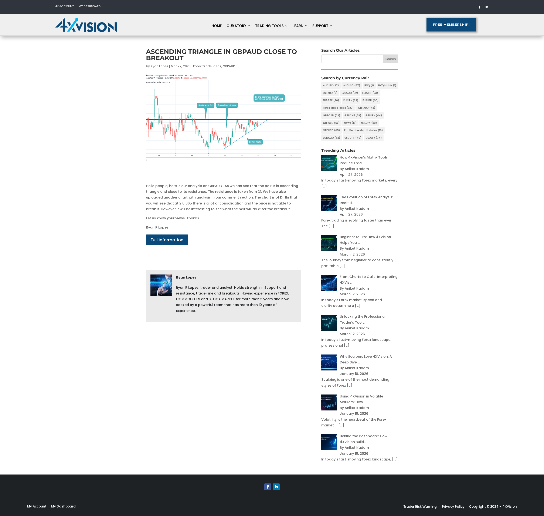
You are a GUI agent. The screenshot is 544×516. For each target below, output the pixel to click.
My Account (64, 6)
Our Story (236, 26)
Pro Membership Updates (363, 130)
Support (320, 26)
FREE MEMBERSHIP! (451, 25)
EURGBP (331, 100)
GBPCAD (331, 115)
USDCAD (331, 138)
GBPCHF (352, 115)
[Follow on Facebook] (479, 7)
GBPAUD (229, 66)
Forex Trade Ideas (207, 66)
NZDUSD (331, 130)
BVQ (369, 85)
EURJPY (350, 100)
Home (217, 26)
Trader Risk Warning (420, 506)
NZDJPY (369, 123)
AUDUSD (351, 85)
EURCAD (350, 93)
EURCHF (370, 93)
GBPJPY (374, 115)
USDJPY (374, 138)
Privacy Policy (453, 506)
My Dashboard (90, 6)
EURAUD (330, 93)
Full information (167, 240)
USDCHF (352, 138)
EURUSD (371, 100)
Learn (298, 26)
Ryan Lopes (159, 66)
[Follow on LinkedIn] (487, 7)
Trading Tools (269, 26)
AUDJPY (331, 85)
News (350, 123)
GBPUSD (331, 123)
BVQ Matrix (387, 85)
